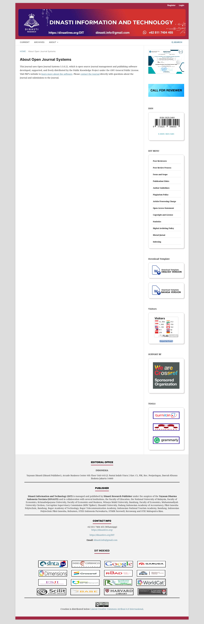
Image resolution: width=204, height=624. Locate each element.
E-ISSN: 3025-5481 (166, 134)
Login (181, 5)
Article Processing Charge (164, 201)
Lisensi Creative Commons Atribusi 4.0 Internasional (116, 609)
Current (25, 42)
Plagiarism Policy (160, 194)
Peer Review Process (162, 167)
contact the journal (90, 74)
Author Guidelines (161, 188)
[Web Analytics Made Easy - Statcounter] (166, 341)
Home (23, 51)
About (53, 42)
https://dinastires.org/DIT (102, 535)
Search (177, 42)
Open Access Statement (163, 208)
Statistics (157, 221)
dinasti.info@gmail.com (105, 540)
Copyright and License (163, 215)
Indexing (157, 242)
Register (171, 5)
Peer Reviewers (160, 161)
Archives (39, 42)
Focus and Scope (160, 174)
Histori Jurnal (159, 235)
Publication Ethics (161, 181)
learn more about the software (56, 74)
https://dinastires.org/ (102, 529)
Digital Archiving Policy (163, 228)
